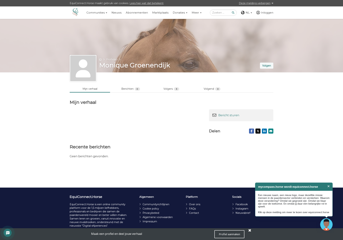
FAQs (192, 208)
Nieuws (116, 12)
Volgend (211, 88)
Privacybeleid (151, 213)
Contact (194, 213)
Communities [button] (95, 12)
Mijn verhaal (90, 88)
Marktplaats (160, 12)
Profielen (112, 59)
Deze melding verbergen (254, 3)
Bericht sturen (228, 115)
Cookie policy (151, 208)
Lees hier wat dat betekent (146, 3)
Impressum (150, 221)
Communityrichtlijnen (156, 204)
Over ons (194, 204)
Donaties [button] (179, 12)
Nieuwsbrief (242, 213)
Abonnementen (137, 12)
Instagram (241, 208)
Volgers (170, 88)
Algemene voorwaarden (158, 217)
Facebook (241, 204)
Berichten (129, 88)
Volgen (266, 65)
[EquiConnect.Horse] (75, 12)
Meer (196, 12)
